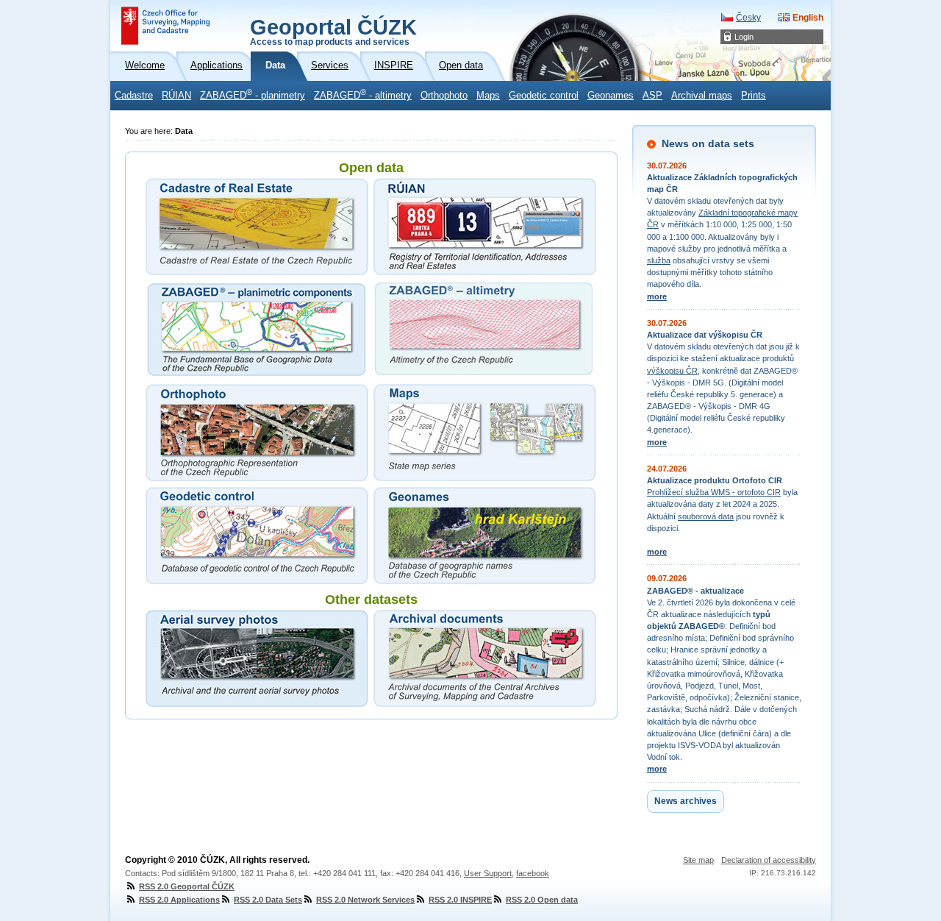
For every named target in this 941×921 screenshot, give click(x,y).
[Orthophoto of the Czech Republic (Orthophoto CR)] (257, 432)
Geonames (610, 95)
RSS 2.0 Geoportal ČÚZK (187, 886)
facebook (532, 873)
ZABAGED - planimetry (252, 94)
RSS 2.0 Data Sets (268, 899)
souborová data (706, 516)
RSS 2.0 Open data (542, 899)
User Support (488, 873)
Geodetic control (544, 95)
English (807, 18)
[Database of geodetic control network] (257, 535)
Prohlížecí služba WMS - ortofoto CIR (714, 492)
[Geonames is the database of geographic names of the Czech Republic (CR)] (484, 535)
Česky (748, 18)
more (657, 296)
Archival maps (701, 95)
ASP (652, 95)
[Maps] (484, 432)
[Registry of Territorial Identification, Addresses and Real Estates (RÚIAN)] (484, 226)
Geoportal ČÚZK (333, 30)
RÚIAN (176, 95)
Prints (753, 95)
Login (744, 36)
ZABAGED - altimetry (363, 94)
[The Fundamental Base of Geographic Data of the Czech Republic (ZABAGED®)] (257, 329)
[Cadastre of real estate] (257, 226)
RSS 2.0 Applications (179, 899)
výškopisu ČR (672, 370)
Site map (698, 860)
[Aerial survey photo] (257, 658)
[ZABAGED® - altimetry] (484, 329)
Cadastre (134, 95)
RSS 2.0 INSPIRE (460, 899)
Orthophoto (444, 95)
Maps (488, 95)
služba (658, 260)
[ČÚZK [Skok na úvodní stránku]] (165, 26)
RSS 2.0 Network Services (365, 899)
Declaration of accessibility (768, 860)
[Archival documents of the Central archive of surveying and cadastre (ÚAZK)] (484, 658)
